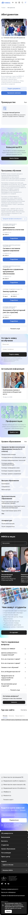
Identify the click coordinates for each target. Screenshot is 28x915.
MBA (3, 513)
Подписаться (14, 820)
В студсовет (14, 632)
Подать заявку (14, 354)
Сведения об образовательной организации (13, 895)
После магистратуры (8, 523)
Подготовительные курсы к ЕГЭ (11, 510)
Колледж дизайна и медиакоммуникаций (8, 464)
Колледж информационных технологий (13, 460)
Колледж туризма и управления (11, 473)
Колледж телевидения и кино (11, 468)
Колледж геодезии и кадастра (11, 470)
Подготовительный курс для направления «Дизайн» (10, 502)
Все (25, 441)
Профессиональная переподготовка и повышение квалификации (13, 507)
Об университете (7, 833)
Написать (14, 702)
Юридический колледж (9, 454)
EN (12, 2)
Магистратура (6, 489)
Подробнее (14, 238)
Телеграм (23, 810)
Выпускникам (5, 837)
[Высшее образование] (14, 485)
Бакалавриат (6, 483)
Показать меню (25, 2)
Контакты (24, 710)
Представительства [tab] (21, 716)
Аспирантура (7, 520)
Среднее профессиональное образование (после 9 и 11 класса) (13, 449)
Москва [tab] (5, 716)
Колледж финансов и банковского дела (14, 457)
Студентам (5, 845)
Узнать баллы (14, 158)
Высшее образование (10, 480)
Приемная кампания (14, 93)
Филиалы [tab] (11, 716)
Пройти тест (14, 432)
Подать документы (14, 88)
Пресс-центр (5, 856)
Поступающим (6, 852)
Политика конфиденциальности (9, 889)
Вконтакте (14, 810)
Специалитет (6, 486)
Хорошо (8, 911)
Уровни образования (8, 849)
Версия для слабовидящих (8, 892)
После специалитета (8, 526)
